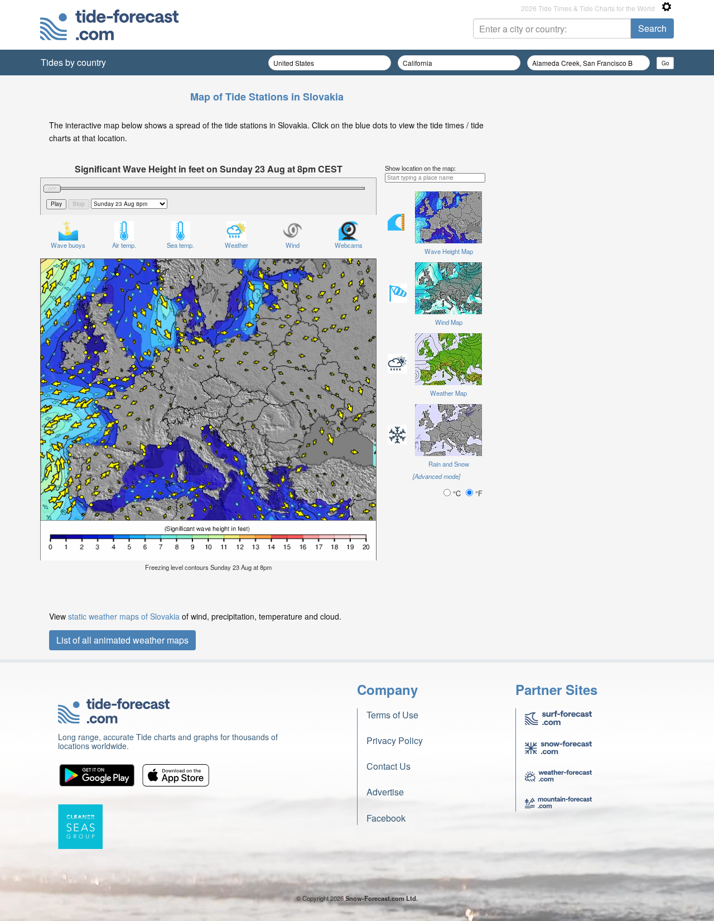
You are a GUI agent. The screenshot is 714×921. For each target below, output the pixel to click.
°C (457, 493)
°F (478, 493)
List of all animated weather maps (122, 640)
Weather (236, 245)
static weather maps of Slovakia (124, 616)
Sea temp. (180, 245)
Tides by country (73, 62)
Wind (293, 245)
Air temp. (124, 245)
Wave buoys (68, 245)
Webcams (349, 245)
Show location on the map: (420, 168)
